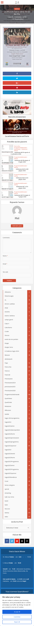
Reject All (17, 622)
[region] (17, 610)
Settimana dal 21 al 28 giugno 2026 (22, 170)
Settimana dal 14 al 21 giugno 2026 (22, 178)
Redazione (24, 149)
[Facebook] (7, 541)
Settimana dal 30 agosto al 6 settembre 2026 (20, 153)
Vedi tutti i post (17, 226)
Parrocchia (17, 146)
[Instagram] (27, 541)
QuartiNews (17, 149)
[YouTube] (17, 541)
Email (5, 264)
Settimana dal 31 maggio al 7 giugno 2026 (22, 196)
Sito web (5, 272)
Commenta (17, 17)
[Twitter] (12, 541)
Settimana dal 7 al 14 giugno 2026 (22, 187)
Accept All (17, 612)
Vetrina (17, 9)
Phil (25, 17)
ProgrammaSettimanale (20, 147)
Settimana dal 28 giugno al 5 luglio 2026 (22, 161)
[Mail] (22, 541)
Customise (17, 617)
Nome (5, 256)
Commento (6, 238)
